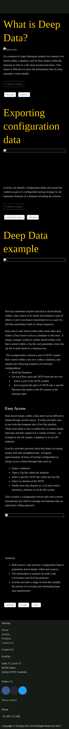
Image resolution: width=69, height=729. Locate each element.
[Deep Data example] (34, 281)
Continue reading (14, 84)
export (36, 605)
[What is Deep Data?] (10, 49)
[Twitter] (22, 690)
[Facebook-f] (6, 690)
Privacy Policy (9, 700)
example (23, 605)
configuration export (14, 217)
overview (24, 94)
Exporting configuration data (31, 126)
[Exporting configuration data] (34, 165)
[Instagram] (14, 690)
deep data (10, 94)
